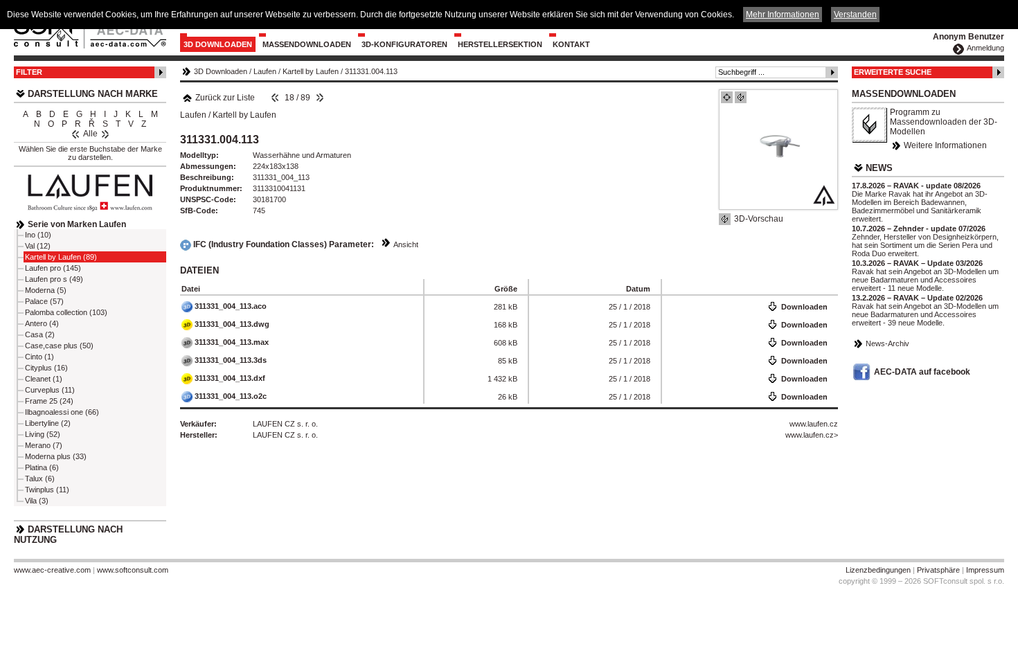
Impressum (985, 570)
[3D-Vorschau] (741, 97)
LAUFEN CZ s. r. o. (285, 424)
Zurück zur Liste (225, 97)
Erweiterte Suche (892, 72)
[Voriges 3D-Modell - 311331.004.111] (275, 97)
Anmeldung (985, 48)
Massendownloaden (306, 44)
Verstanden (855, 14)
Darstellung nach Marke (93, 94)
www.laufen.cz (813, 424)
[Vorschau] (727, 97)
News (879, 168)
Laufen (264, 71)
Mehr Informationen (782, 14)
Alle (90, 133)
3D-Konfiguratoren (404, 44)
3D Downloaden (218, 44)
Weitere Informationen (945, 145)
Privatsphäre (938, 570)
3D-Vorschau (758, 219)
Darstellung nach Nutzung (68, 534)
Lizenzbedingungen (878, 570)
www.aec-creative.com (52, 570)
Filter (29, 72)
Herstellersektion (500, 44)
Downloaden (804, 307)
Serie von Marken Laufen (77, 224)
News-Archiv (887, 343)
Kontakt (571, 44)
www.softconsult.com (132, 570)
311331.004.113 (371, 71)
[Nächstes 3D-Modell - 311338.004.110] (320, 97)
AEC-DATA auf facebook (922, 372)
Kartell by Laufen (311, 71)
